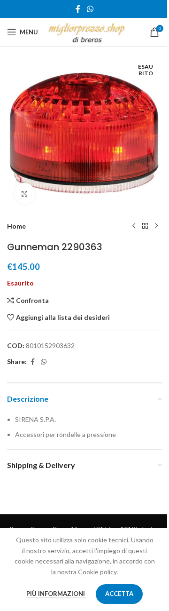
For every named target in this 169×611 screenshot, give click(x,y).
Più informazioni (56, 593)
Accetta (119, 593)
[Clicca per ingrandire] (24, 193)
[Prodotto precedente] (133, 226)
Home (16, 226)
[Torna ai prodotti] (145, 226)
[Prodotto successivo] (156, 226)
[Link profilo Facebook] (78, 9)
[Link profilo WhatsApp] (90, 9)
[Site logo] (86, 31)
